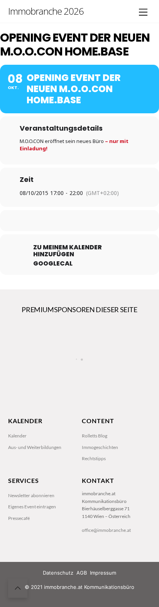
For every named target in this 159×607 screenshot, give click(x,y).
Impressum (103, 573)
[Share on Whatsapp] (94, 220)
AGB (81, 573)
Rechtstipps (94, 458)
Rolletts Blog (94, 436)
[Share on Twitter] (63, 220)
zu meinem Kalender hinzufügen (67, 251)
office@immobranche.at (106, 530)
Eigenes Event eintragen (32, 506)
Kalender (17, 436)
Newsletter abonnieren (31, 495)
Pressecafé (19, 518)
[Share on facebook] (47, 220)
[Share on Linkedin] (78, 220)
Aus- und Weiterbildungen (34, 447)
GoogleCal (53, 263)
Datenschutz (58, 573)
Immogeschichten (100, 447)
